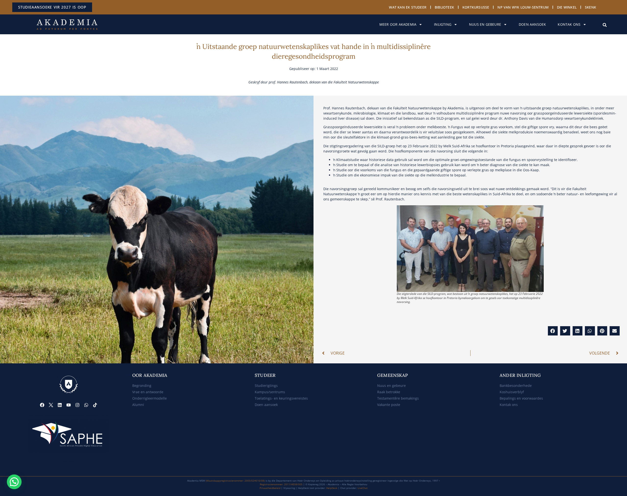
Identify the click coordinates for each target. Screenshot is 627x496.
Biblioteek (444, 7)
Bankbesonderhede (516, 385)
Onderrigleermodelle (149, 398)
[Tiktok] (95, 405)
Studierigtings (266, 385)
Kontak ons (569, 24)
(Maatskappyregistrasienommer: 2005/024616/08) (235, 480)
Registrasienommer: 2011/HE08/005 (281, 484)
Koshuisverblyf (512, 392)
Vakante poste (388, 404)
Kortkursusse (475, 7)
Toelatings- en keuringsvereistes (281, 398)
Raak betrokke (388, 392)
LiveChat (363, 488)
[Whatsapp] (86, 405)
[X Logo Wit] (51, 405)
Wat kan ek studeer (407, 7)
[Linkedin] (59, 405)
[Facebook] (42, 405)
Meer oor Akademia (397, 24)
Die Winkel (567, 7)
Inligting (442, 24)
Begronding (141, 385)
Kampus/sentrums (270, 392)
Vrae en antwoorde (147, 392)
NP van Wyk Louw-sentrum (523, 7)
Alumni (138, 404)
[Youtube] (68, 405)
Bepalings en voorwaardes (521, 398)
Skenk (590, 7)
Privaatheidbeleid (270, 488)
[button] (604, 25)
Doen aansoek (532, 24)
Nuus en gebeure (485, 24)
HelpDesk (331, 488)
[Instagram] (77, 405)
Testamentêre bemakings (398, 398)
